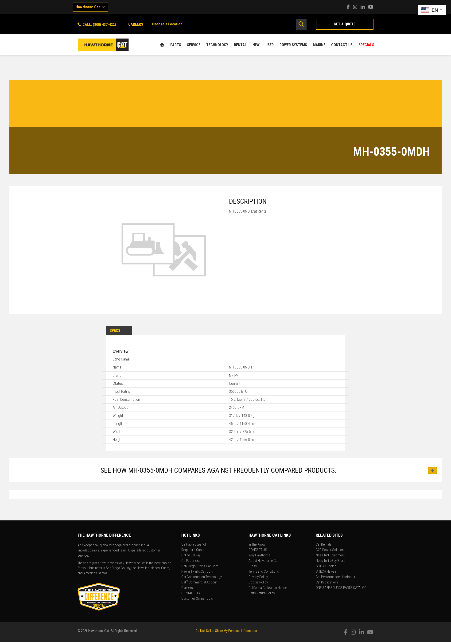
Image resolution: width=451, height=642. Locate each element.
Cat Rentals (323, 545)
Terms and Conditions (264, 572)
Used (269, 45)
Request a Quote (193, 550)
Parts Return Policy (262, 593)
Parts (175, 45)
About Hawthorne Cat (263, 561)
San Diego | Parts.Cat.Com (199, 566)
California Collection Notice (268, 588)
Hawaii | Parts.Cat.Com (197, 572)
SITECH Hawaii (326, 572)
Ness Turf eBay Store (330, 561)
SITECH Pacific (326, 566)
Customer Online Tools (197, 599)
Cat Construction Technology (201, 577)
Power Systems (293, 45)
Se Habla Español (193, 545)
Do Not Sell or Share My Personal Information (226, 631)
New (256, 45)
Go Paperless (190, 561)
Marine (319, 45)
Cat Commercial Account (199, 582)
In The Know (257, 545)
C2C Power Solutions (330, 550)
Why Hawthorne (259, 555)
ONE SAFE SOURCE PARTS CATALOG (341, 588)
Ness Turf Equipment (330, 555)
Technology (217, 45)
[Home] (162, 44)
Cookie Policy (258, 582)
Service (193, 45)
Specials (366, 45)
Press (253, 566)
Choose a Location (167, 24)
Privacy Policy (258, 577)
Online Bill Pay (190, 555)
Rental (240, 45)
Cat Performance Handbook (335, 577)
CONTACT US (342, 45)
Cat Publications (327, 582)
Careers (187, 588)
